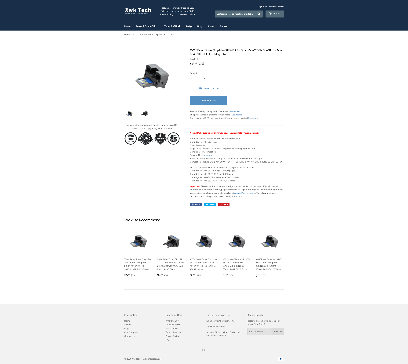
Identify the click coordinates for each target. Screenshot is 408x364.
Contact (224, 26)
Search (127, 324)
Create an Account (276, 6)
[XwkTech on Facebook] (203, 350)
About (211, 26)
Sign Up (278, 331)
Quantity (194, 73)
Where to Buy (172, 320)
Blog (199, 26)
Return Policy (171, 328)
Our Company (131, 332)
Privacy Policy (172, 336)
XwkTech (136, 358)
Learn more (206, 155)
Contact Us (129, 336)
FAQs (189, 26)
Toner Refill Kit (172, 26)
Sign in (261, 6)
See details (234, 111)
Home (127, 26)
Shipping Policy (172, 324)
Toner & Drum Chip (146, 26)
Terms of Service (173, 332)
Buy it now (209, 100)
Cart (276, 13)
